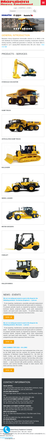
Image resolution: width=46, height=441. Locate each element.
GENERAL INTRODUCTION (16, 35)
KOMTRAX (22, 8)
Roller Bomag (7, 283)
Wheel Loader (7, 198)
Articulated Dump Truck (11, 139)
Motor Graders (8, 226)
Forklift (5, 255)
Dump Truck (6, 110)
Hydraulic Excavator (10, 82)
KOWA (29, 8)
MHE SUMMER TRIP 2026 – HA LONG (15, 347)
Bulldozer (6, 167)
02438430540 (8, 434)
